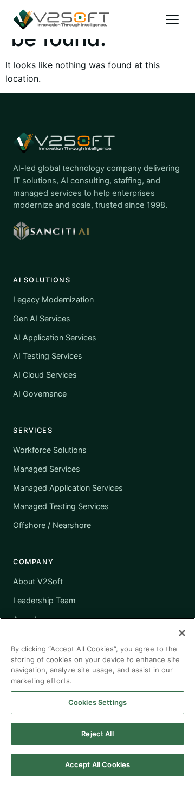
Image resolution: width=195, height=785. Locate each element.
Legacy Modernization (53, 299)
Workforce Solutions (50, 449)
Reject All (97, 733)
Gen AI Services (41, 318)
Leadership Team (44, 600)
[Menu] (172, 19)
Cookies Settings (97, 702)
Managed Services (46, 468)
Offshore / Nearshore (52, 525)
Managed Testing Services (61, 506)
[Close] (182, 633)
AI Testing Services (47, 355)
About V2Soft (38, 581)
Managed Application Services (68, 487)
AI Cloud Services (45, 374)
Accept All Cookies (97, 764)
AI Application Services (54, 337)
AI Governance (40, 393)
